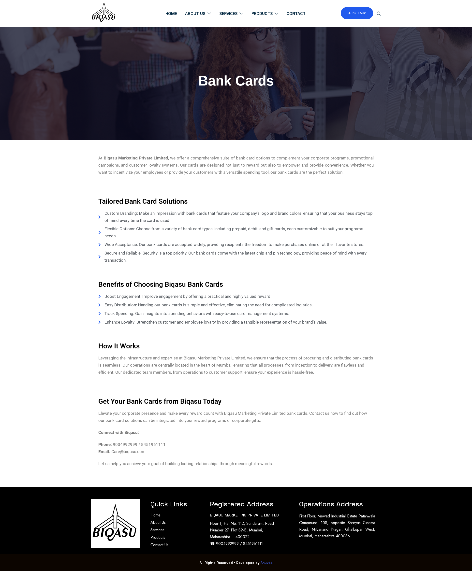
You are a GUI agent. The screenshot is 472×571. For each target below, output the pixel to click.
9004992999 (228, 543)
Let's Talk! (357, 13)
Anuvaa (266, 562)
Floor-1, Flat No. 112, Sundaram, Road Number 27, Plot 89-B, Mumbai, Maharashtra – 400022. (242, 530)
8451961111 (253, 543)
